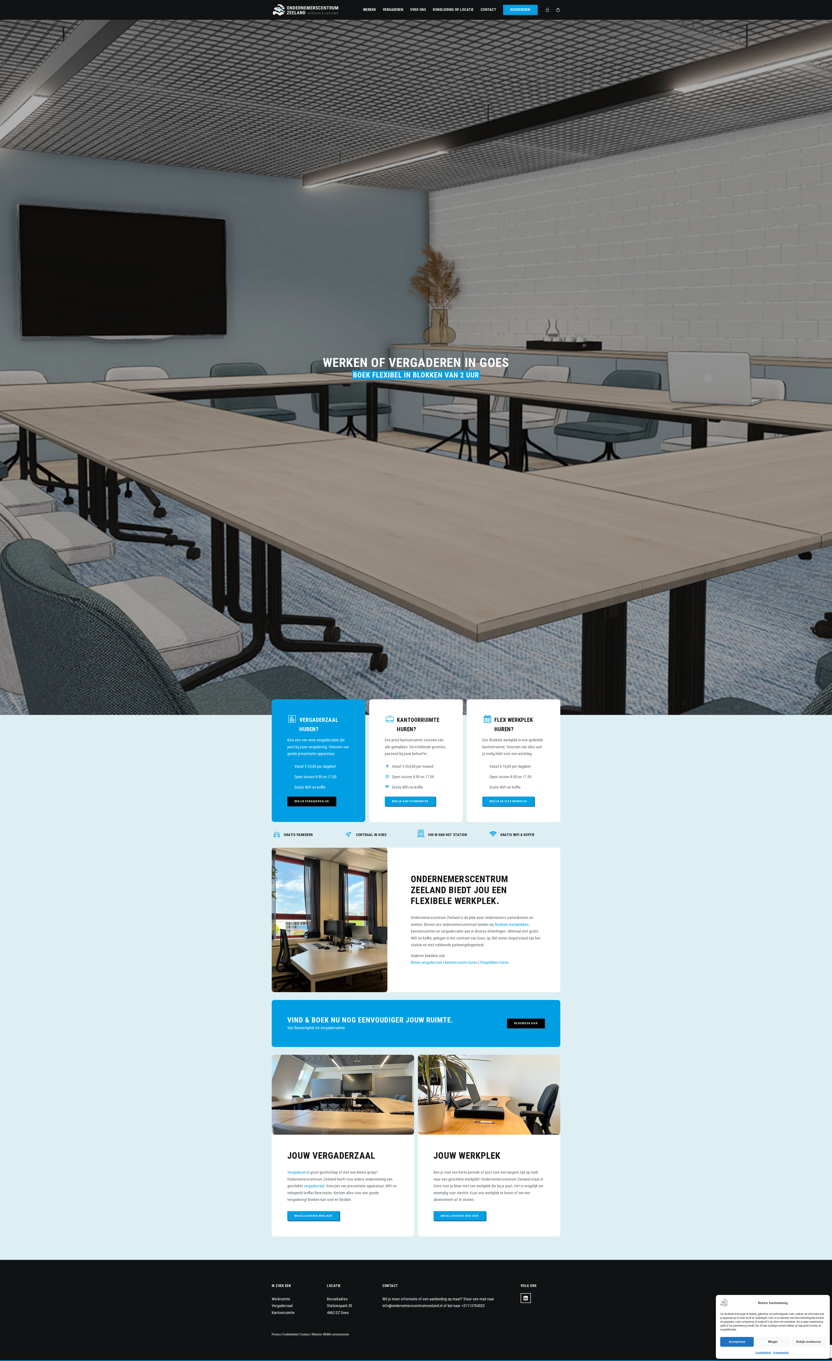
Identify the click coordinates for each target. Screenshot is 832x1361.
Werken (369, 10)
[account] (549, 9)
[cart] (557, 9)
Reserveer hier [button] (526, 1280)
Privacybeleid (780, 1352)
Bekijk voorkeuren (808, 1342)
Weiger (773, 1342)
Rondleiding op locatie (453, 10)
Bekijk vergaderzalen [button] (311, 1058)
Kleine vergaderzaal (426, 1219)
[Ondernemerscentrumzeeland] (305, 9)
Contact (488, 10)
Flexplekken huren (494, 1219)
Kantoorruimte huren (461, 1219)
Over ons (418, 10)
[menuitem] (369, 9)
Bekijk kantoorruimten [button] (410, 1058)
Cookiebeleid (763, 1352)
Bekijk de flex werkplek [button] (508, 1058)
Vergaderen (393, 10)
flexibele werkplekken (512, 1182)
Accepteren (737, 1342)
